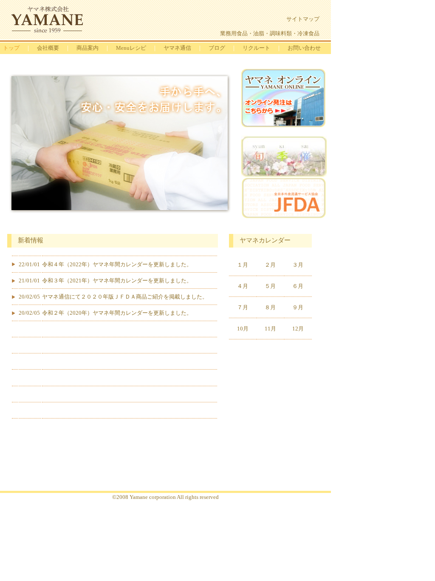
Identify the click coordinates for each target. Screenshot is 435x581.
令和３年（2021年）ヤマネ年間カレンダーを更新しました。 (117, 280)
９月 (297, 307)
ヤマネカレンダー (265, 240)
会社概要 (48, 48)
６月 (297, 286)
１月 (242, 265)
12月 (298, 328)
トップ (11, 48)
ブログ (217, 48)
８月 (270, 307)
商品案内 (87, 48)
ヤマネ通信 (177, 48)
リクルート (256, 48)
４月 (242, 286)
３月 (297, 265)
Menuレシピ (131, 48)
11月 (270, 328)
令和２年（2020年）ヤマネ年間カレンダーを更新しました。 (117, 313)
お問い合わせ (304, 48)
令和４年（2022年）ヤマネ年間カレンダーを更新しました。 (117, 264)
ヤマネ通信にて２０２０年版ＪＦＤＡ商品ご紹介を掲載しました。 (125, 296)
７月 (242, 307)
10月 (243, 328)
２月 (270, 265)
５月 (270, 286)
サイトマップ (302, 19)
